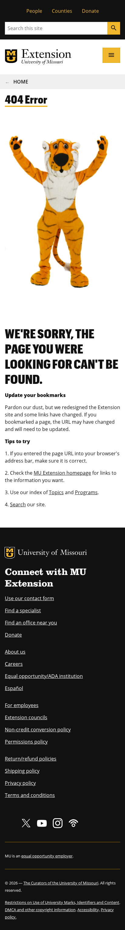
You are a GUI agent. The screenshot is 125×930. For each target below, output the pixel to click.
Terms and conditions (30, 795)
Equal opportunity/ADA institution (44, 676)
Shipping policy (22, 771)
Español (14, 688)
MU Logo (10, 553)
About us (15, 651)
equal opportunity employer (47, 856)
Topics (56, 492)
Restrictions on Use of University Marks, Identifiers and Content (62, 902)
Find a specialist (23, 610)
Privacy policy (20, 783)
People (34, 11)
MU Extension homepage (62, 473)
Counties (62, 11)
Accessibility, (88, 909)
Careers (14, 664)
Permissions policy (26, 741)
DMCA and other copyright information (40, 909)
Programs (86, 492)
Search (18, 504)
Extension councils (26, 717)
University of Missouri (52, 553)
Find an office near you (31, 622)
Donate (90, 11)
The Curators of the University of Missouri (60, 883)
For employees (22, 705)
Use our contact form (29, 598)
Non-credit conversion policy (38, 729)
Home (20, 81)
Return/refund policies (30, 758)
